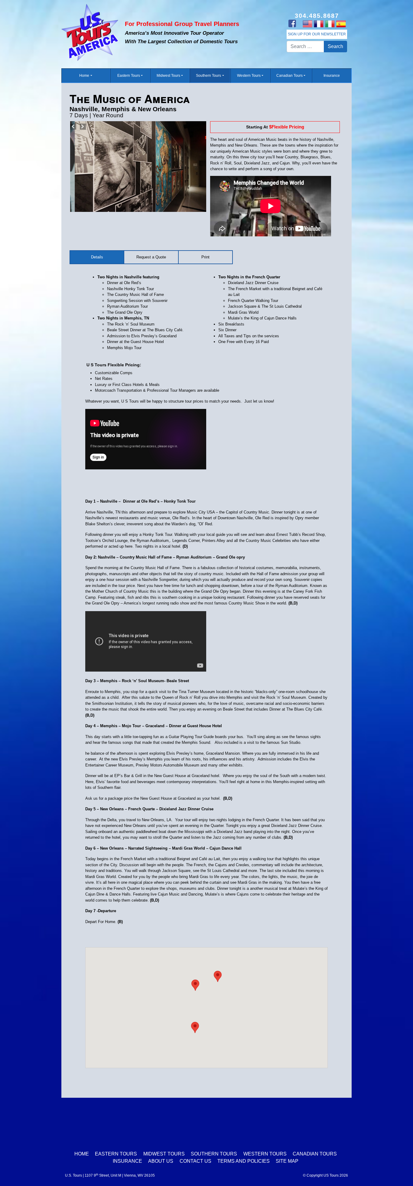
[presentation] (205, 257)
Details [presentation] (97, 257)
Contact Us (195, 1161)
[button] (218, 976)
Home (84, 75)
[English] (307, 23)
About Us (160, 1161)
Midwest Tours (168, 75)
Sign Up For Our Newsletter (317, 34)
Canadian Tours (289, 75)
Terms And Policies (243, 1161)
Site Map (287, 1161)
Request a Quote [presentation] (151, 257)
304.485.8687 (317, 15)
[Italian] (329, 23)
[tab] (97, 257)
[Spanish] (341, 23)
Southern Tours (208, 75)
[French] (318, 23)
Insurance (332, 75)
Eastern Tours (128, 75)
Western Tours (249, 75)
